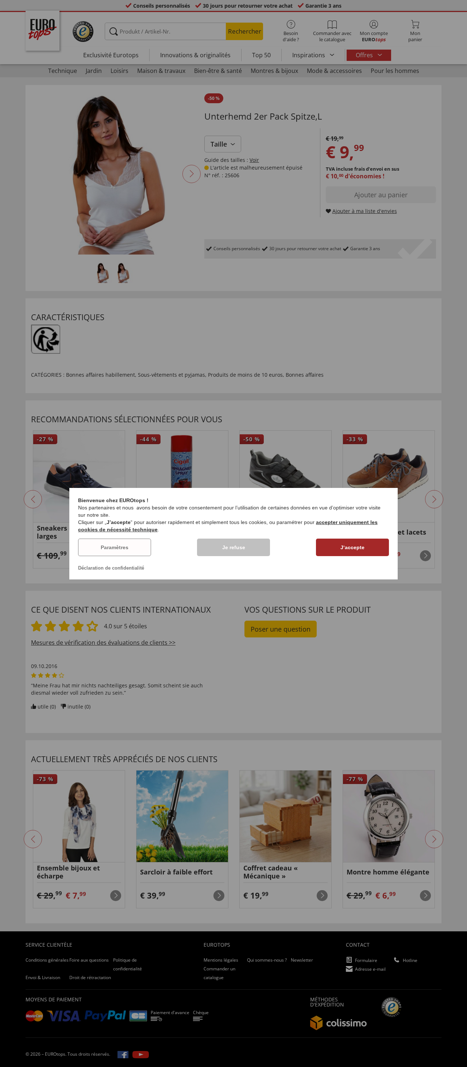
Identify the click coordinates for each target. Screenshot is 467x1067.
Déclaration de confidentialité (111, 568)
